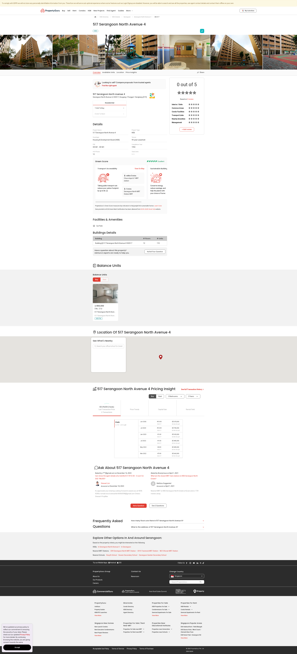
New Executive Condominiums (104, 629)
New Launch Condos (101, 627)
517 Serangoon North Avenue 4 (106, 312)
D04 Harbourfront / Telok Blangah (191, 627)
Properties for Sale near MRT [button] (132, 629)
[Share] (202, 31)
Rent (74, 11)
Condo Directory (128, 606)
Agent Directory (128, 612)
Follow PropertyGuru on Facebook (186, 563)
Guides (121, 11)
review (190, 99)
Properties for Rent (189, 603)
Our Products (97, 580)
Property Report (181, 591)
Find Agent (111, 11)
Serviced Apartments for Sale (161, 612)
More (128, 11)
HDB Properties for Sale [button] (160, 606)
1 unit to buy (99, 108)
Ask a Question (138, 506)
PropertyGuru (100, 603)
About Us (96, 576)
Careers (96, 583)
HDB (89, 11)
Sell (68, 11)
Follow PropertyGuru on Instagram (190, 563)
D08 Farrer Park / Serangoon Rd (191, 635)
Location (120, 72)
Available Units (108, 72)
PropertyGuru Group (101, 571)
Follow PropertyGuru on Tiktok (203, 563)
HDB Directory (127, 609)
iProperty (199, 591)
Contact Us (136, 571)
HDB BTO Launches (101, 612)
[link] (129, 84)
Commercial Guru (103, 591)
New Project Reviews (101, 632)
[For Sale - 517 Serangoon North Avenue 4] (105, 293)
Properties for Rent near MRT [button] (132, 632)
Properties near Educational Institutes (161, 624)
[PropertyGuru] (50, 10)
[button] (160, 357)
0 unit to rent (100, 114)
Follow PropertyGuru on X (201, 563)
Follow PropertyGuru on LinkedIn (197, 563)
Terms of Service (118, 649)
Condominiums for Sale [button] (160, 609)
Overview (97, 72)
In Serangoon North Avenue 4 (109, 547)
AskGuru (97, 606)
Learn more (158, 206)
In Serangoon (126, 547)
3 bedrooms (173, 396)
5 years (191, 396)
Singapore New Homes (104, 623)
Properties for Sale (160, 603)
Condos (82, 11)
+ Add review (187, 129)
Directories (127, 603)
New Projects (99, 11)
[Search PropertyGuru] (200, 582)
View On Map (139, 169)
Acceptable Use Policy (101, 649)
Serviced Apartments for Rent (190, 612)
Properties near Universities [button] (161, 629)
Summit (158, 591)
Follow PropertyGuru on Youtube (193, 563)
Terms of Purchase (146, 649)
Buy (63, 11)
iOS (120, 563)
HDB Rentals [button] (185, 606)
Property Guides (100, 609)
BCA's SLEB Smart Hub (148, 209)
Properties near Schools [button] (160, 632)
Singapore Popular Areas (191, 623)
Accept (17, 647)
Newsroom (135, 576)
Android (113, 563)
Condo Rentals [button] (186, 609)
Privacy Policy (25, 635)
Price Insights (131, 72)
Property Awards (130, 591)
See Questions (158, 506)
